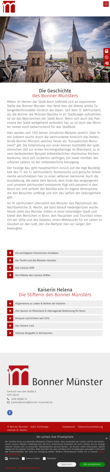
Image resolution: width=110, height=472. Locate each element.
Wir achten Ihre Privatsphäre (55, 437)
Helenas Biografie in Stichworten (33, 333)
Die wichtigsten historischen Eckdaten (36, 253)
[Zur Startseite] (8, 7)
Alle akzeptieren (92, 464)
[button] (9, 412)
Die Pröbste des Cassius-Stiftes (32, 275)
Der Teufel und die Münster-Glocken (35, 260)
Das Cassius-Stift (24, 267)
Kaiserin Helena (55, 289)
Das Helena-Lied (24, 325)
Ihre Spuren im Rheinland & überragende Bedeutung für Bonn (50, 310)
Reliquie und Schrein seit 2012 (32, 318)
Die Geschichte (55, 90)
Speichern (66, 464)
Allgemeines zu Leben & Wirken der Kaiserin (40, 303)
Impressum (10, 468)
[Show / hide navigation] (106, 4)
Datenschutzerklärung (29, 468)
